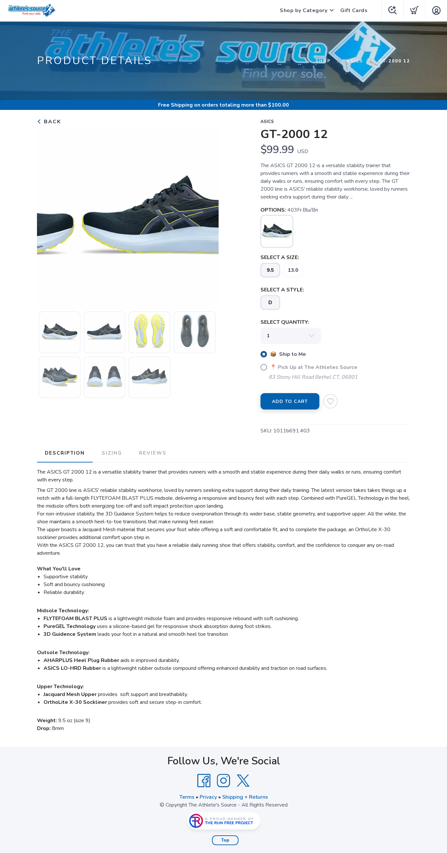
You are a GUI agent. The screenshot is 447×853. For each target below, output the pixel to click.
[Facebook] (204, 781)
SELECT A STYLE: (282, 289)
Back (51, 121)
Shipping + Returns (245, 797)
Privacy (208, 797)
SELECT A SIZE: (279, 257)
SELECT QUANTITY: (284, 322)
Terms (186, 797)
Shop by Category (303, 10)
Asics (355, 61)
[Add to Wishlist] (330, 401)
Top (225, 840)
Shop (323, 61)
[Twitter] (243, 781)
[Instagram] (223, 781)
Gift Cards (353, 10)
